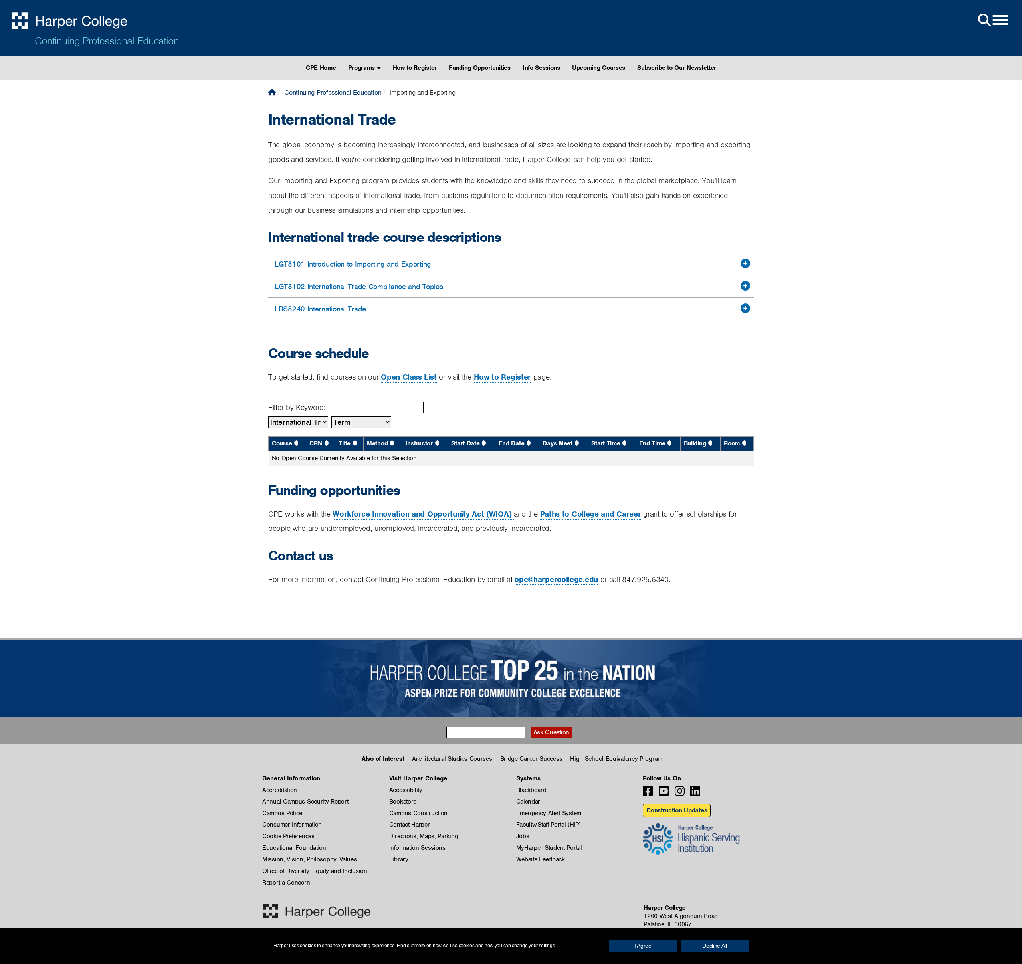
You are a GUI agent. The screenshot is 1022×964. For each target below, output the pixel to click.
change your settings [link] (533, 945)
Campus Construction (418, 813)
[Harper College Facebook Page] (648, 793)
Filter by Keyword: (297, 407)
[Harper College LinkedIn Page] (695, 793)
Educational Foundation (294, 848)
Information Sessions (417, 848)
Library (398, 859)
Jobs (522, 836)
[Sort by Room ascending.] (744, 443)
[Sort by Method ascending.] (392, 443)
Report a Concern (286, 883)
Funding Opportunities (480, 68)
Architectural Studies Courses (452, 759)
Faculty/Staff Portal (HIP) (548, 825)
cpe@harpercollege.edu (556, 579)
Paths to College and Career (590, 514)
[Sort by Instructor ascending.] (437, 443)
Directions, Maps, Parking (423, 836)
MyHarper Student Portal (549, 848)
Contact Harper (409, 825)
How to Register (415, 68)
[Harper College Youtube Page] (664, 793)
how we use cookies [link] (454, 945)
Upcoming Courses (598, 68)
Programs (362, 68)
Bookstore (402, 802)
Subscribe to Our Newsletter (676, 68)
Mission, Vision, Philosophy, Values (309, 859)
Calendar (528, 802)
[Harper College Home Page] (272, 92)
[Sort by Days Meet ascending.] (577, 443)
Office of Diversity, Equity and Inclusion (314, 871)
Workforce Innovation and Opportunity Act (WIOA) (423, 514)
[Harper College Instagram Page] (680, 793)
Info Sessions (541, 68)
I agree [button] (643, 945)
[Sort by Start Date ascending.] (484, 443)
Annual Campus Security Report (305, 802)
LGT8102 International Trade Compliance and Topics (359, 286)
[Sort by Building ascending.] (710, 443)
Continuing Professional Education (107, 40)
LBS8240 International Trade (320, 308)
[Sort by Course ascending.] (296, 443)
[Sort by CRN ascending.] (327, 443)
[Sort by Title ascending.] (355, 443)
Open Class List (409, 377)
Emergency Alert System (548, 813)
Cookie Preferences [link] (288, 836)
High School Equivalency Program (616, 759)
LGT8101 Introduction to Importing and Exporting (353, 264)
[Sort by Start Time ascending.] (624, 443)
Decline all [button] (714, 945)
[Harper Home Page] (316, 911)
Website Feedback (540, 859)
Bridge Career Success (531, 759)
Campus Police (282, 813)
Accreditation (279, 790)
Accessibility (405, 790)
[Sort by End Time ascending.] (669, 443)
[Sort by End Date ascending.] (529, 443)
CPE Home (321, 68)
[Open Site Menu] (992, 20)
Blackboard (531, 790)
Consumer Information (292, 825)
